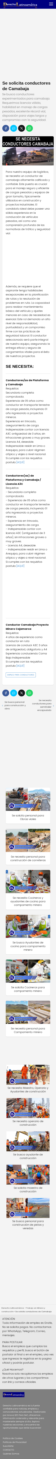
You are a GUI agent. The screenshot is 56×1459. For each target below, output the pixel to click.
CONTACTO (8, 1449)
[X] (21, 128)
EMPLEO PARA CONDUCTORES (20, 674)
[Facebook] (5, 128)
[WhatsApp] (29, 128)
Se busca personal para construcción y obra (15, 705)
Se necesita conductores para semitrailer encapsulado (41, 705)
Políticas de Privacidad (14, 1442)
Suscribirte (8, 1446)
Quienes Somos (11, 1453)
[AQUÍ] (20, 462)
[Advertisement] (28, 43)
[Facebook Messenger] (13, 128)
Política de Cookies (13, 1438)
